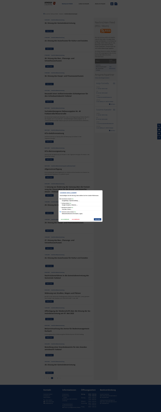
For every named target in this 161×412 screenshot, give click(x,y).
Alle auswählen (65, 219)
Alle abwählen (75, 219)
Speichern (97, 219)
